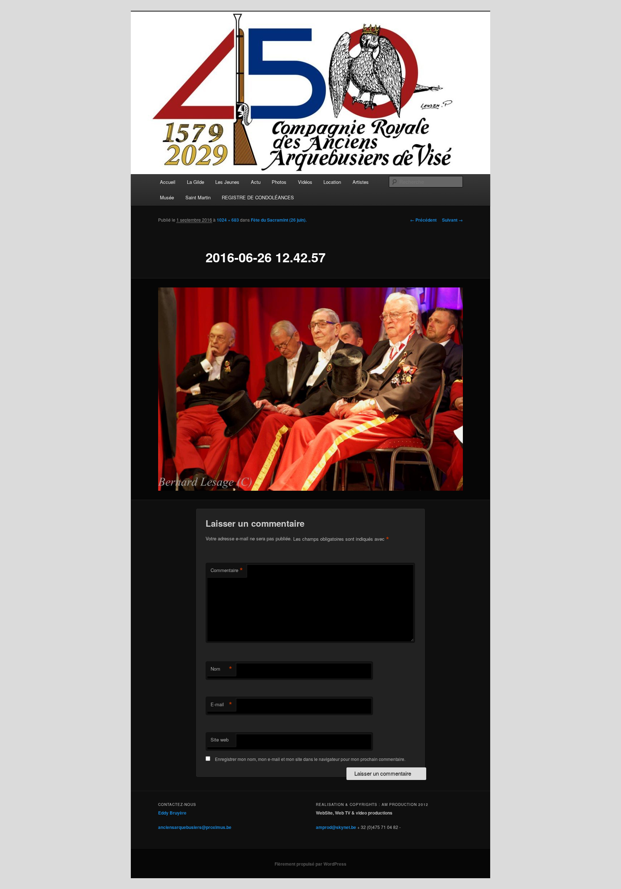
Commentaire (227, 570)
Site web (220, 739)
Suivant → (452, 220)
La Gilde (195, 181)
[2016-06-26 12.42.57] (310, 389)
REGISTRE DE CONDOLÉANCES (258, 197)
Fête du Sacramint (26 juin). (279, 220)
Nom (221, 669)
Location (332, 181)
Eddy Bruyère (172, 812)
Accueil (167, 181)
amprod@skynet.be (336, 827)
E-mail (221, 704)
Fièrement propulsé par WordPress (310, 864)
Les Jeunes (227, 181)
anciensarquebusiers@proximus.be (194, 827)
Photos (279, 181)
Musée (167, 197)
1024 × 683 (228, 220)
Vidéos (305, 181)
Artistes (361, 181)
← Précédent (423, 220)
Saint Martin (198, 197)
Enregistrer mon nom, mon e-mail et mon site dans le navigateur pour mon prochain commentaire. (310, 759)
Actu (256, 181)
